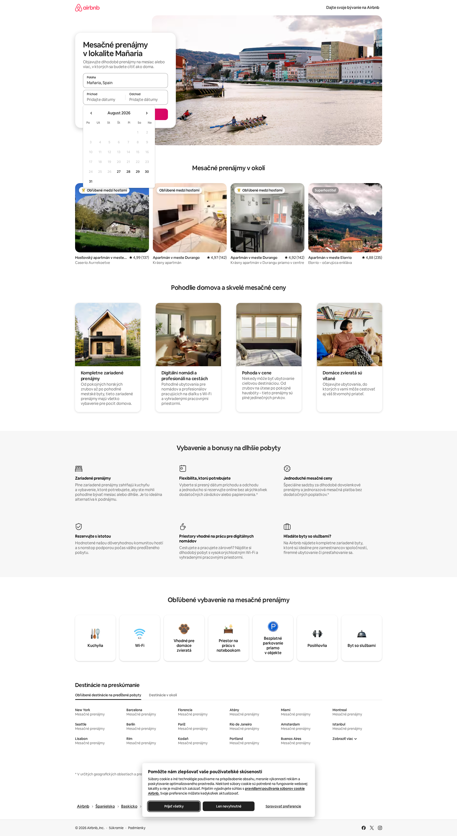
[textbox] (104, 99)
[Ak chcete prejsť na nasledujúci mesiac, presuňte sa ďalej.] (146, 113)
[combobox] (125, 83)
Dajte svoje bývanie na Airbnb (352, 7)
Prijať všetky (174, 806)
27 (119, 171)
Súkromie (116, 828)
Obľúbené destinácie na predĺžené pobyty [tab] (108, 695)
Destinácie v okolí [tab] (163, 695)
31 (90, 181)
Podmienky (136, 828)
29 (138, 171)
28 (128, 171)
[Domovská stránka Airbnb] (87, 7)
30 (147, 171)
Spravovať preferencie (283, 806)
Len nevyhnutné (228, 806)
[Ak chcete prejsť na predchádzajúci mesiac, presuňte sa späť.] (91, 113)
